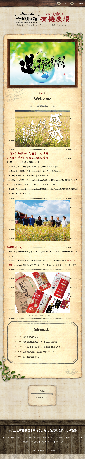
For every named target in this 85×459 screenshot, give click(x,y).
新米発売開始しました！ (32, 357)
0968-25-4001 (79, 3)
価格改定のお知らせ (30, 337)
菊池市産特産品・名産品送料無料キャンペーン (40, 352)
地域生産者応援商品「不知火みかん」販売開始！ (41, 342)
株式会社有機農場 (38, 450)
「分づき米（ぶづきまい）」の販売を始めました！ (41, 347)
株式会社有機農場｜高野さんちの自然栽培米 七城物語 (42, 430)
